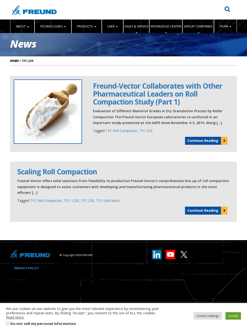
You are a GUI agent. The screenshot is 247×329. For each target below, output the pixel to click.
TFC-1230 (71, 200)
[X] (183, 253)
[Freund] (34, 10)
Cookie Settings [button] (207, 316)
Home (14, 61)
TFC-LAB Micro (108, 200)
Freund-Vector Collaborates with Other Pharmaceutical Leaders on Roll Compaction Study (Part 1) (157, 94)
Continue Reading (202, 140)
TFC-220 (145, 130)
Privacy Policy (26, 268)
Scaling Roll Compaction (57, 172)
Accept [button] (233, 316)
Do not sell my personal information (43, 323)
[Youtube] (170, 253)
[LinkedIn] (157, 253)
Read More (15, 317)
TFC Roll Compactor (121, 130)
